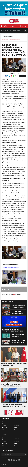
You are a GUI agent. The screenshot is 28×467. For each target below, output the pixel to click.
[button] (27, 26)
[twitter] (8, 76)
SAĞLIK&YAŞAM (5, 427)
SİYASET (16, 427)
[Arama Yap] (25, 30)
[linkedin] (10, 76)
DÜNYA (6, 26)
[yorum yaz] (15, 76)
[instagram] (14, 460)
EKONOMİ (16, 424)
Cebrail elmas (4, 431)
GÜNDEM (10, 36)
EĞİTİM (21, 26)
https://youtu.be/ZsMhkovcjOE (10, 267)
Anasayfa (4, 36)
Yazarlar (16, 429)
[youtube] (16, 460)
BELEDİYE (16, 426)
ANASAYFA (13, 26)
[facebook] (6, 76)
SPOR (2, 429)
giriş (14, 294)
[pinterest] (12, 76)
